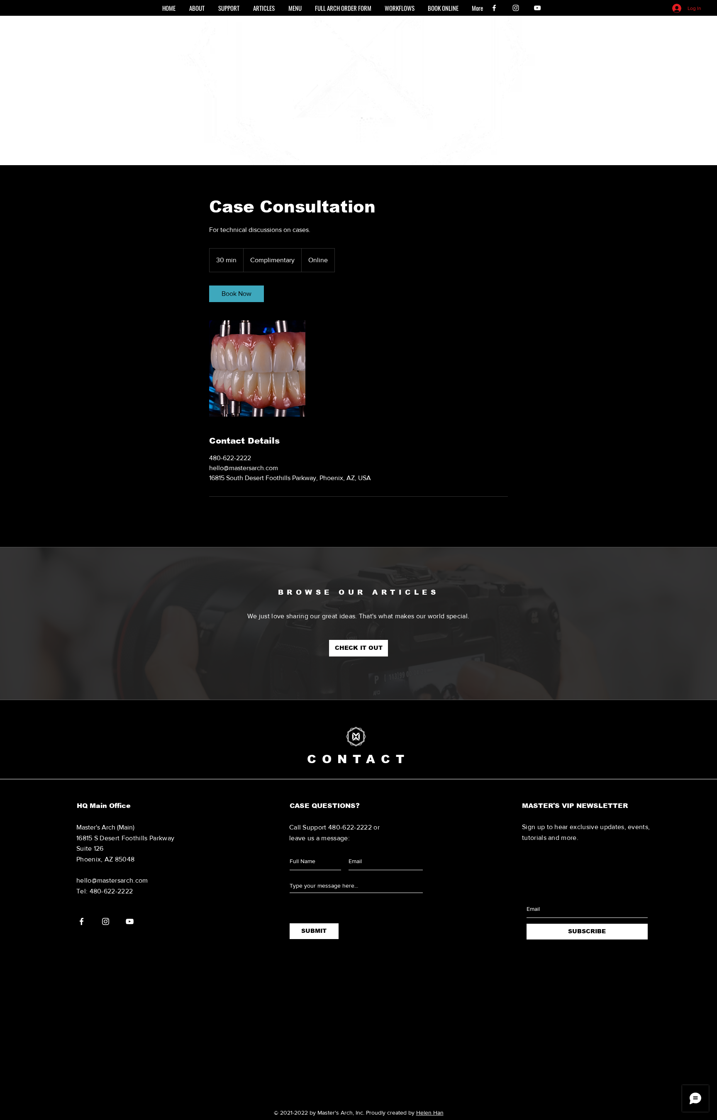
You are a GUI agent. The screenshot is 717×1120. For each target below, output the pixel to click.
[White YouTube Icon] (537, 8)
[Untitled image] (257, 368)
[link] (236, 293)
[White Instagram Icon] (516, 8)
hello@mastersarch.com (112, 880)
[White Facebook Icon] (494, 8)
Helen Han (430, 1112)
